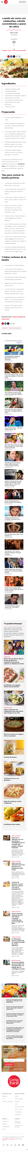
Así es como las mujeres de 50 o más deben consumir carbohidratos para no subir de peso (17, 918)
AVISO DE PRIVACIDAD (19, 1068)
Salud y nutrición (16, 835)
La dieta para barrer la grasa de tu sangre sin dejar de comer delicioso (18, 942)
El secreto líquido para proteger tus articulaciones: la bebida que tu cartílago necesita (18, 965)
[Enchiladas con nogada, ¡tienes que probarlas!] (14, 675)
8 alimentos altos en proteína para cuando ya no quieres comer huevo (14, 1022)
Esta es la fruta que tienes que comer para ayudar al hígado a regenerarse (15, 1008)
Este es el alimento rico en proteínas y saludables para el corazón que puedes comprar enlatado (18, 842)
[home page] (6, 2)
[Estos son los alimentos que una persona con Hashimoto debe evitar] (6, 863)
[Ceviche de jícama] (14, 747)
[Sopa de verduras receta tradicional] (14, 791)
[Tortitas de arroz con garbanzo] (14, 768)
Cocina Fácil (14, 34)
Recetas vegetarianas (19, 50)
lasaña (4, 328)
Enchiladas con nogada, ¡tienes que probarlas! (12, 685)
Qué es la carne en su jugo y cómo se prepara (13, 735)
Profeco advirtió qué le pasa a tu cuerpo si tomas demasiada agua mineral (14, 1037)
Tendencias (7, 656)
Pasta (10, 50)
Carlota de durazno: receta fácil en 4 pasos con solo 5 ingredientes (17, 885)
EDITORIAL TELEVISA (8, 1139)
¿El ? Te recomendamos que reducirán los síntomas (15, 1029)
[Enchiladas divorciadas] (14, 814)
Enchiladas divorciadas (12, 824)
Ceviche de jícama (10, 757)
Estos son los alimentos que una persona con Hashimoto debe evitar (18, 866)
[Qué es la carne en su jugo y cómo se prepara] (14, 724)
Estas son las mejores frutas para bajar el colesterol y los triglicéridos (14, 1001)
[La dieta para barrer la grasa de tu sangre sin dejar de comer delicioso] (6, 939)
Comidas (4, 50)
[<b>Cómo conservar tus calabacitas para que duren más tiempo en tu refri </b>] (14, 698)
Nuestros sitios (19, 1093)
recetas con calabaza (15, 328)
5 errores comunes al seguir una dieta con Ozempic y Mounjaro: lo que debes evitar (15, 1015)
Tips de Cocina (8, 707)
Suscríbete (22, 2)
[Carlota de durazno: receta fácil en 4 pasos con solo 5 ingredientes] (6, 884)
